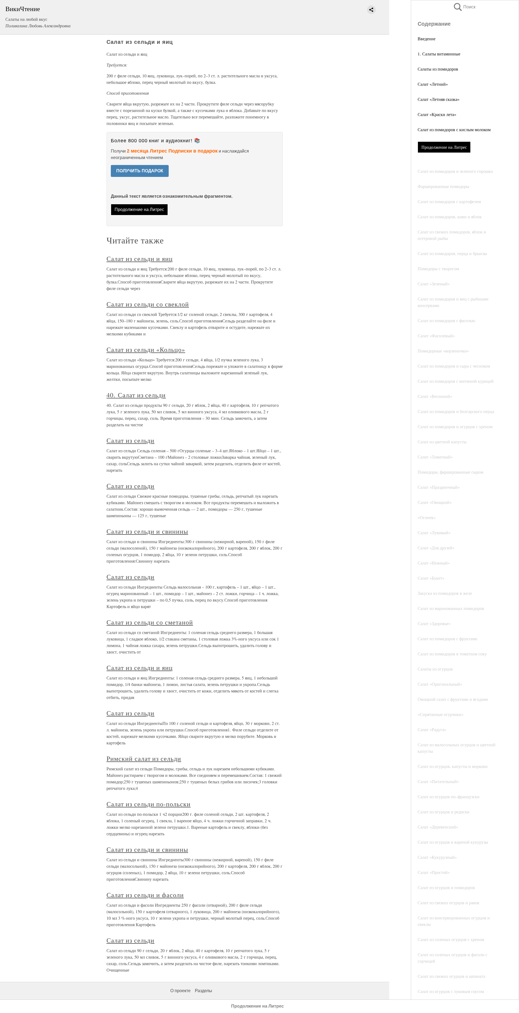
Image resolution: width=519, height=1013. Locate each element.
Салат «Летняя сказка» (439, 99)
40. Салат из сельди (136, 395)
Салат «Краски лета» (437, 114)
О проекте (180, 990)
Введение (426, 38)
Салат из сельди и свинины (147, 531)
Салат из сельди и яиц (140, 258)
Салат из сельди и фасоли (145, 894)
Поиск (464, 7)
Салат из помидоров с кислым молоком (454, 129)
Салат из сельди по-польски (149, 804)
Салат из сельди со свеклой (148, 304)
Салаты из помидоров (438, 69)
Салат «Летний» (433, 84)
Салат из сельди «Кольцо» (146, 349)
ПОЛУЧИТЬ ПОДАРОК (139, 171)
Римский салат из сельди (144, 758)
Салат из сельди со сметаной (150, 622)
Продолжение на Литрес (444, 147)
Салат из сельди (130, 440)
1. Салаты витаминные (439, 54)
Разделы (203, 990)
